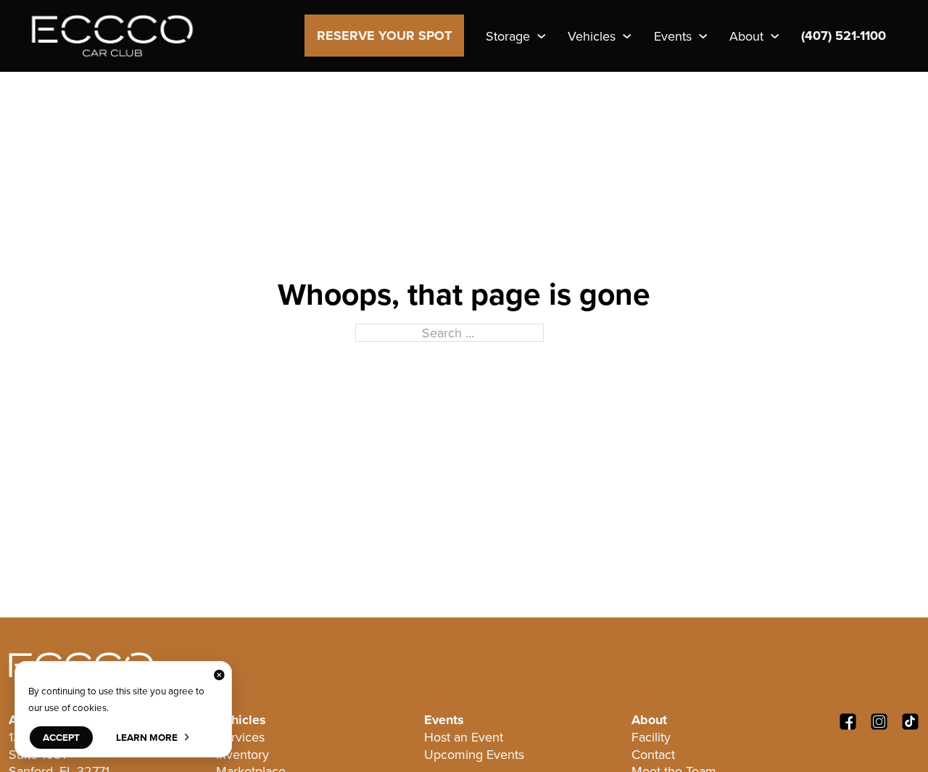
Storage (508, 36)
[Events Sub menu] (703, 36)
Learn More (147, 737)
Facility (651, 736)
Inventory (242, 754)
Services (240, 736)
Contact (653, 754)
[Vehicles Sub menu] (627, 36)
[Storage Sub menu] (541, 36)
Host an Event (463, 736)
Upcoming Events (474, 754)
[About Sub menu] (775, 36)
